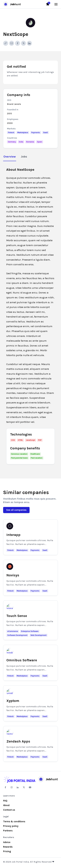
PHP (40, 440)
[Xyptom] (9, 692)
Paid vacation (36, 458)
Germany (12, 142)
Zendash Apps (18, 741)
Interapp (13, 535)
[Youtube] (30, 787)
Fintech (11, 132)
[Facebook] (17, 43)
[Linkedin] (29, 43)
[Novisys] (9, 566)
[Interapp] (9, 526)
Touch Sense (16, 616)
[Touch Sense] (9, 607)
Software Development (17, 635)
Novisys (12, 575)
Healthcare (35, 454)
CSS (13, 440)
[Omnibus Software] (9, 651)
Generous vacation (19, 454)
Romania (30, 142)
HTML (20, 440)
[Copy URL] (5, 43)
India (21, 142)
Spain (39, 142)
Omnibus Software (21, 660)
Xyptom (12, 701)
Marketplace (22, 132)
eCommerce (12, 631)
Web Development (38, 635)
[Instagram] (11, 787)
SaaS (45, 132)
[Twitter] (23, 43)
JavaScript (30, 440)
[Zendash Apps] (9, 732)
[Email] (11, 43)
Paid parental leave (19, 458)
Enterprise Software (29, 631)
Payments (35, 132)
